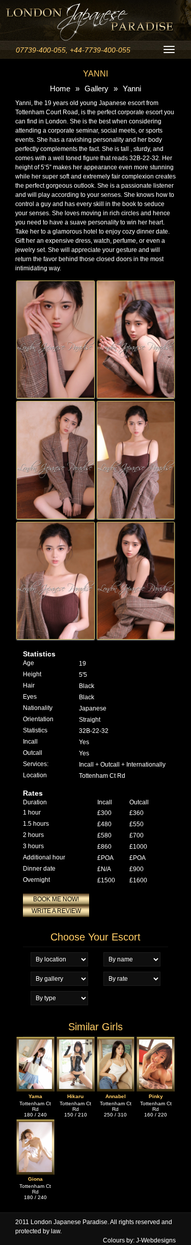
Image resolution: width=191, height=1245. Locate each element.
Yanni (132, 88)
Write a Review (56, 910)
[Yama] (35, 1042)
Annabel (115, 1096)
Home (60, 88)
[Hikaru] (76, 1042)
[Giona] (35, 1124)
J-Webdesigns (156, 1240)
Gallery (96, 88)
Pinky (156, 1096)
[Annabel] (116, 1042)
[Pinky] (156, 1042)
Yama (35, 1096)
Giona (35, 1179)
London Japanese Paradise (69, 1222)
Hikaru (75, 1096)
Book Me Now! (56, 899)
